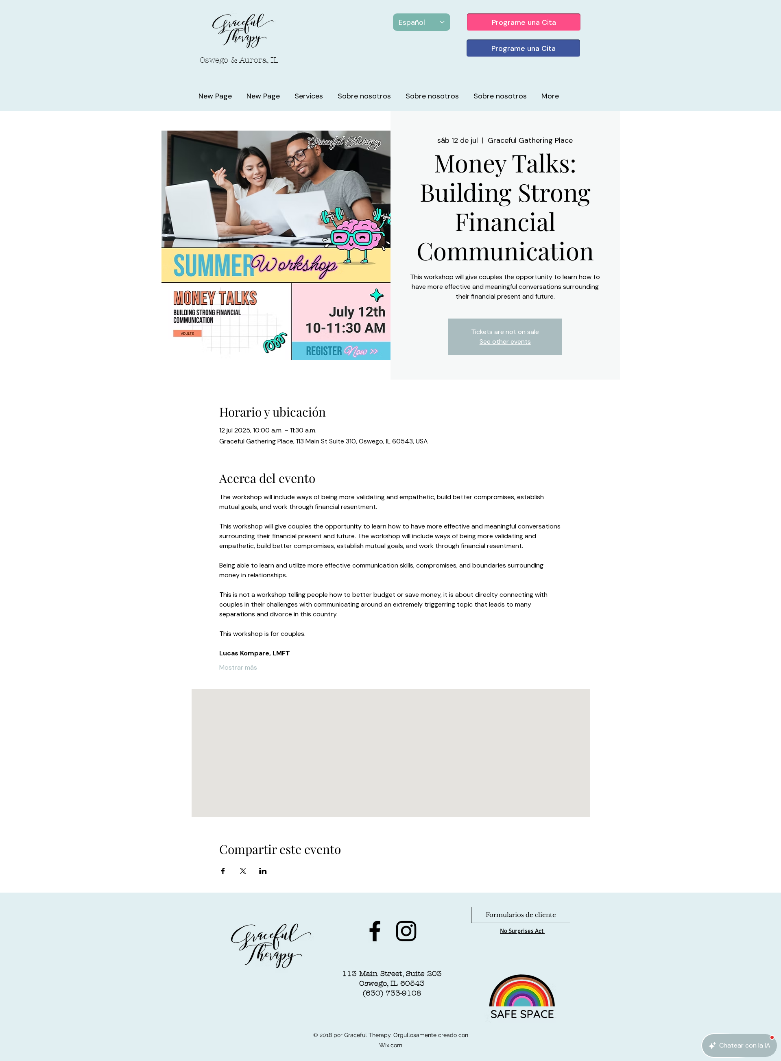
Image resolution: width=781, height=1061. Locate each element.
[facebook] (374, 931)
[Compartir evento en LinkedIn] (263, 871)
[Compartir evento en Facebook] (223, 871)
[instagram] (406, 931)
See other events (505, 341)
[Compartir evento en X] (243, 871)
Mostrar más (238, 667)
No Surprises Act (522, 930)
